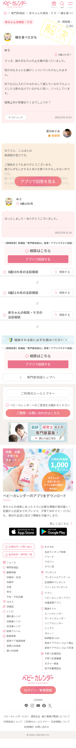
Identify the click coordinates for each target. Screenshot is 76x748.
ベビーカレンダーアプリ (57, 597)
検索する (64, 272)
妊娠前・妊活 (14, 577)
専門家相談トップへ (41, 377)
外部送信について (13, 721)
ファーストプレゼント (56, 587)
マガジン (49, 561)
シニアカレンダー (54, 623)
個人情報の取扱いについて (56, 716)
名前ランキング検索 (55, 551)
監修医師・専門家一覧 (20, 554)
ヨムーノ (49, 633)
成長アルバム (13, 631)
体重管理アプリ (53, 602)
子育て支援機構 (53, 658)
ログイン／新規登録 (38, 690)
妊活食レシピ (14, 626)
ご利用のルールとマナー (38, 393)
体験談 (10, 606)
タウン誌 (49, 566)
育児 (9, 591)
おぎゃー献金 (52, 663)
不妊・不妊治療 (15, 596)
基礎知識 (11, 572)
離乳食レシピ (14, 616)
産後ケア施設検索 (16, 640)
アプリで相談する (38, 259)
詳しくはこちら (59, 523)
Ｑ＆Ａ (10, 601)
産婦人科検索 (14, 645)
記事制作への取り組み (20, 546)
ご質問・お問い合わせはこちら (38, 413)
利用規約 (29, 726)
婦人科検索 (12, 650)
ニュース (11, 562)
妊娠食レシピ (14, 621)
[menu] (70, 5)
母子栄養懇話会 (53, 668)
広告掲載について (60, 721)
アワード (49, 556)
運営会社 (35, 716)
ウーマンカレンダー (55, 618)
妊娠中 (10, 582)
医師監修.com (52, 638)
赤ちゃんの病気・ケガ (42, 13)
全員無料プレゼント (55, 582)
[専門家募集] (38, 432)
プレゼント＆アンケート (57, 577)
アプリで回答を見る (38, 181)
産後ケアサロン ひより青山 (57, 642)
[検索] (62, 5)
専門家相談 (18, 13)
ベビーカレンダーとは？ (16, 716)
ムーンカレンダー (54, 613)
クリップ (17, 117)
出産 (9, 586)
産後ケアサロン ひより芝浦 (57, 647)
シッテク (49, 628)
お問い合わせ (42, 726)
